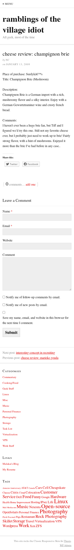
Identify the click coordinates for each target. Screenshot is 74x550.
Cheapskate (57, 487)
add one (31, 184)
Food (26, 496)
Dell (19, 497)
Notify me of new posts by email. (26, 305)
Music (6, 405)
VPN (5, 440)
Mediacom (11, 507)
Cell (46, 487)
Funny (36, 496)
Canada (32, 488)
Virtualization (10, 434)
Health (6, 502)
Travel (30, 521)
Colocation (33, 492)
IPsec (43, 502)
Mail (5, 507)
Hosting (35, 502)
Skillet (7, 521)
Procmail (11, 517)
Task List (7, 428)
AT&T (24, 488)
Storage (7, 423)
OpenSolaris (10, 512)
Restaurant (28, 516)
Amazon (6, 488)
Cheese (6, 492)
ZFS (39, 525)
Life (50, 501)
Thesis (67, 541)
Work (24, 525)
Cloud (22, 492)
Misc (5, 400)
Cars (39, 487)
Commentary (9, 377)
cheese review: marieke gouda (39, 358)
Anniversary (15, 488)
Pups (18, 517)
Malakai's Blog (11, 464)
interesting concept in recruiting (35, 352)
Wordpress (10, 525)
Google (45, 497)
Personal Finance (12, 411)
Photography (9, 417)
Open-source (55, 506)
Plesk (5, 517)
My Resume (9, 469)
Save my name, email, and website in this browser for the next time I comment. (35, 320)
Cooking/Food (10, 383)
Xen (32, 526)
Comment (9, 254)
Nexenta (35, 506)
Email (7, 226)
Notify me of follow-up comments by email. (33, 297)
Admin (65, 545)
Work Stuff (8, 446)
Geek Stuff (8, 388)
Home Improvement (20, 502)
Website (7, 240)
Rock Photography (51, 516)
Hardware (58, 496)
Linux (6, 394)
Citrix (14, 492)
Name (7, 211)
